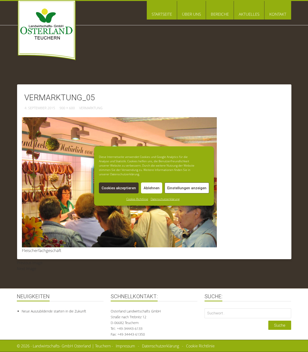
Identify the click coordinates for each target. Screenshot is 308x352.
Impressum (125, 346)
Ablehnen (152, 188)
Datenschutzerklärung (165, 199)
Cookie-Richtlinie (137, 199)
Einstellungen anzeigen (186, 188)
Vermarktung (91, 108)
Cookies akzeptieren (119, 188)
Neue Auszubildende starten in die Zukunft (54, 311)
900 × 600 (67, 108)
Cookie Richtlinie (200, 346)
